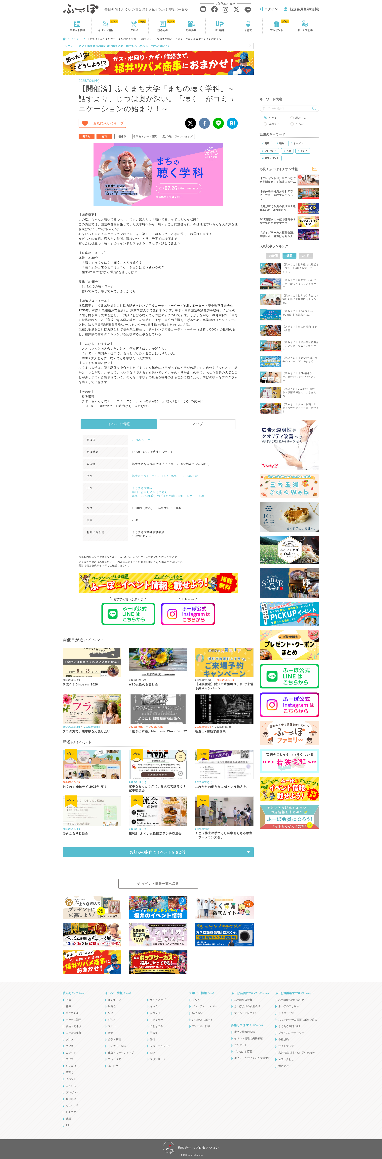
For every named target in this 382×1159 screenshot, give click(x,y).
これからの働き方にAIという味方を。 (222, 786)
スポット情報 (201, 993)
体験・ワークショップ (180, 136)
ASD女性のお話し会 (143, 684)
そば (68, 999)
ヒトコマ (71, 1112)
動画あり (191, 30)
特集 (68, 1006)
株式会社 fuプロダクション (198, 1147)
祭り (110, 1012)
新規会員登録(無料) (304, 9)
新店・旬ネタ (73, 1026)
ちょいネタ (72, 1105)
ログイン (271, 9)
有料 (104, 136)
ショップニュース (160, 1045)
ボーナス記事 (305, 30)
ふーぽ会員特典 (243, 999)
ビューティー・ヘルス (205, 1006)
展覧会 (112, 1006)
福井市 (122, 136)
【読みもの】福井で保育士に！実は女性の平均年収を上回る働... (301, 299)
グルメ (134, 30)
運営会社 (283, 1065)
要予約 (86, 136)
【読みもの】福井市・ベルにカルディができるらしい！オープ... (301, 284)
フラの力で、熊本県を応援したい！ (88, 731)
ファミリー (156, 1019)
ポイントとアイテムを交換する (252, 1058)
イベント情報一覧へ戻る (160, 883)
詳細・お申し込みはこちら (150, 492)
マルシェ (113, 1026)
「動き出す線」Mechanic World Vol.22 (158, 731)
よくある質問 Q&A (289, 1026)
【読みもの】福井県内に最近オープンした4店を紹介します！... (301, 268)
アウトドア (114, 1059)
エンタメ (71, 1052)
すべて (273, 117)
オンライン (114, 999)
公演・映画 (114, 1039)
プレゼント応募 (243, 1051)
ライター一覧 (286, 1012)
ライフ (70, 1059)
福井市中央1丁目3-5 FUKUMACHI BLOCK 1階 (165, 476)
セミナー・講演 (148, 136)
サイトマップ (286, 1045)
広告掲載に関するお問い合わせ (296, 1052)
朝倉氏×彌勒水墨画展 (210, 731)
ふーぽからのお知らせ (291, 999)
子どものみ (156, 1026)
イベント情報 (118, 424)
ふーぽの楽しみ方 (288, 1006)
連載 (68, 1118)
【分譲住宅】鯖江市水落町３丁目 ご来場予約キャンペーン (224, 686)
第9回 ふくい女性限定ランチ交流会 (155, 833)
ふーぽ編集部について (294, 993)
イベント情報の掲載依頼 (248, 1038)
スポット (77, 30)
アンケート (240, 1044)
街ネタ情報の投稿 (244, 1031)
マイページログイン (245, 1012)
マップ (197, 424)
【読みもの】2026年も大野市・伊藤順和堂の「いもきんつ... (299, 392)
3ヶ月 (306, 255)
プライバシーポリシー (291, 1032)
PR (67, 1125)
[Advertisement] (289, 68)
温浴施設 (197, 1012)
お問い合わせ (286, 1059)
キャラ (154, 1006)
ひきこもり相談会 (75, 833)
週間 (289, 255)
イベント (105, 30)
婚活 (152, 1039)
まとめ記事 (72, 1012)
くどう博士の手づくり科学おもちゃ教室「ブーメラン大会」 (223, 835)
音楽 (110, 1032)
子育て (248, 30)
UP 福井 (219, 30)
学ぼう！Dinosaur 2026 (80, 684)
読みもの (163, 30)
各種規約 (283, 1039)
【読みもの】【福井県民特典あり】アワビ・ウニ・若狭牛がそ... (301, 346)
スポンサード (158, 1059)
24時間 (273, 255)
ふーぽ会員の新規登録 (247, 1006)
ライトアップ (158, 999)
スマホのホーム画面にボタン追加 (297, 1019)
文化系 (70, 1045)
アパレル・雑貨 (201, 1026)
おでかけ (71, 1065)
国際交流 (155, 1012)
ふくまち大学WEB (144, 488)
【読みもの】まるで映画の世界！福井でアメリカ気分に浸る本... (301, 408)
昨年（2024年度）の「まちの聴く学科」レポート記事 (168, 495)
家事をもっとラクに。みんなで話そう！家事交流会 (157, 788)
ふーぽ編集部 (73, 1032)
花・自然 (113, 1065)
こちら (137, 556)
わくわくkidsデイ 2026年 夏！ (85, 786)
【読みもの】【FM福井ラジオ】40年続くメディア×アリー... (299, 377)
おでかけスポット (202, 1019)
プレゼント (276, 30)
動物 (152, 1052)
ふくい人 (71, 1085)
